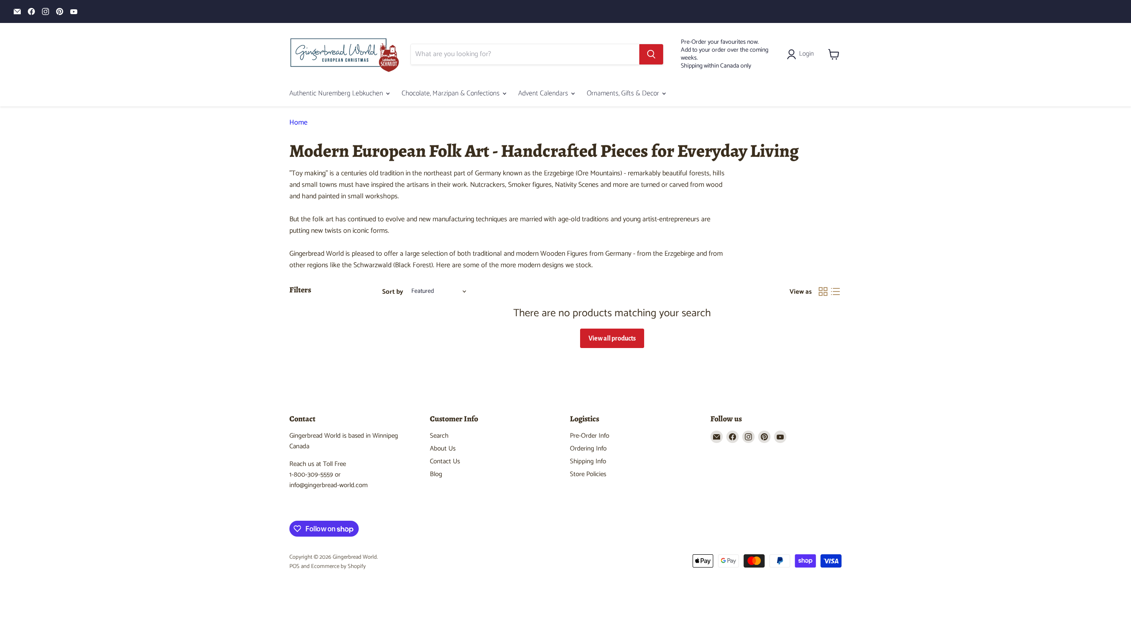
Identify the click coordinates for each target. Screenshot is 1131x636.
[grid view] (823, 291)
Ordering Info (588, 448)
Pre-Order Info (589, 435)
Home (298, 123)
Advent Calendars (544, 93)
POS (294, 566)
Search (439, 435)
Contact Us (445, 461)
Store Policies (588, 474)
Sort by (392, 291)
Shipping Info (588, 461)
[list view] (835, 291)
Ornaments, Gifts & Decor (624, 93)
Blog (436, 474)
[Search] (651, 54)
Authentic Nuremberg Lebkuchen (337, 93)
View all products (612, 338)
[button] (802, 54)
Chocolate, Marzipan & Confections (451, 93)
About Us (442, 448)
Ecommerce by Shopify (338, 566)
